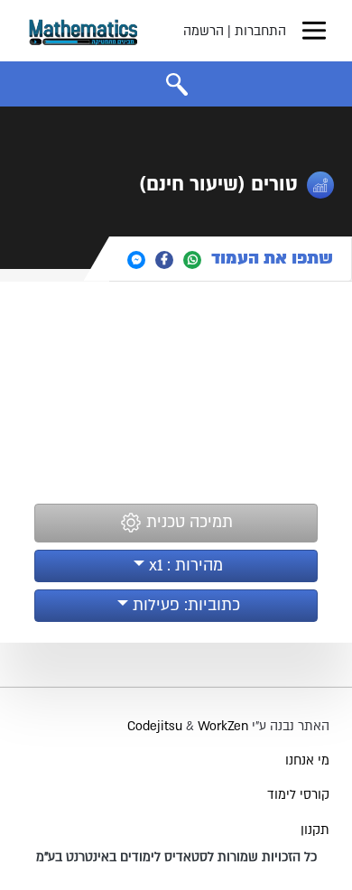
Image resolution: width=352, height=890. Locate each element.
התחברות (260, 31)
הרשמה (203, 31)
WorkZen (223, 726)
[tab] (230, 258)
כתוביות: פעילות (184, 605)
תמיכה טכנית (187, 522)
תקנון (315, 830)
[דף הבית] (83, 30)
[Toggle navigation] (314, 31)
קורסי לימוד (298, 794)
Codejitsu (156, 726)
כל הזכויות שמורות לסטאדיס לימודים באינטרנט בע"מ (176, 857)
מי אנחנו (307, 760)
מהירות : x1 (183, 565)
